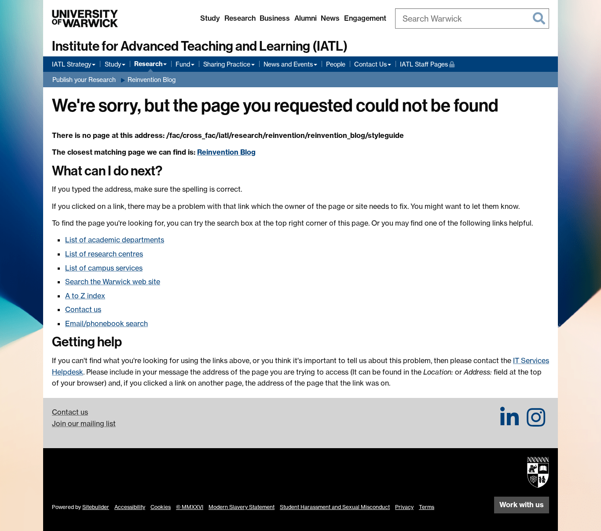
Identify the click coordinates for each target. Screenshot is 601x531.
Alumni (305, 18)
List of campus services (104, 268)
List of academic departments (114, 239)
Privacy (404, 507)
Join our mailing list (84, 423)
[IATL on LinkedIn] (509, 422)
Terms (426, 507)
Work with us (521, 504)
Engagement (365, 18)
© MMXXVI (189, 507)
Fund (183, 64)
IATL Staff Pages (427, 64)
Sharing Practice (226, 64)
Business (275, 18)
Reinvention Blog (152, 79)
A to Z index (85, 295)
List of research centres (104, 253)
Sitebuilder (95, 507)
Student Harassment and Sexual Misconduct (335, 507)
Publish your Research (84, 79)
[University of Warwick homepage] (85, 18)
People (335, 64)
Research (240, 18)
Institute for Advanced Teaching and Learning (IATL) (200, 46)
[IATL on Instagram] (536, 422)
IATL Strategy (71, 64)
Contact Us (370, 64)
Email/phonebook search (106, 323)
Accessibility (129, 507)
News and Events (288, 64)
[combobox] (472, 18)
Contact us (83, 309)
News (330, 18)
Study (210, 18)
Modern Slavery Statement (242, 507)
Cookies (160, 507)
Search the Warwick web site (112, 281)
